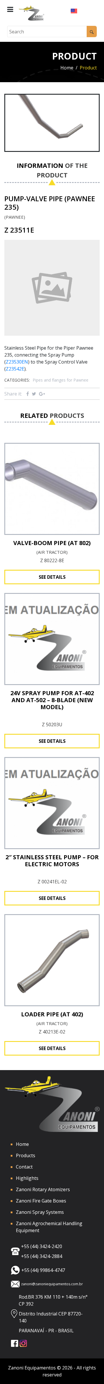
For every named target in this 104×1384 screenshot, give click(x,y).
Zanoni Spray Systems (40, 1212)
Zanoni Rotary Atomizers (43, 1189)
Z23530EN (17, 362)
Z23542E (15, 369)
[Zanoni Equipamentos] (31, 13)
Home (66, 67)
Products (25, 1155)
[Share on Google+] (42, 393)
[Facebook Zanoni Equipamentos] (15, 1343)
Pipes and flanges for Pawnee (60, 380)
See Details (52, 577)
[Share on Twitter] (34, 393)
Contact (24, 1167)
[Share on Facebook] (27, 393)
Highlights (27, 1178)
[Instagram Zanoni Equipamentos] (24, 1343)
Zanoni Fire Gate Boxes (41, 1201)
